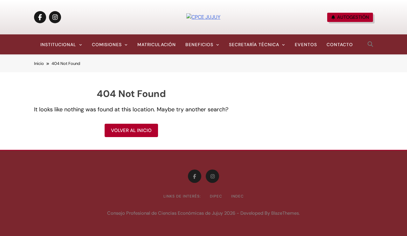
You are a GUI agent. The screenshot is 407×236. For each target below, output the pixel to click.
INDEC (237, 196)
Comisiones (107, 44)
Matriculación (156, 44)
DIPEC (216, 196)
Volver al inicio (131, 130)
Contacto (340, 44)
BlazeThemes (285, 213)
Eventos (306, 44)
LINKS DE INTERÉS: (182, 196)
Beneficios (199, 44)
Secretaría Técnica (254, 44)
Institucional (58, 44)
